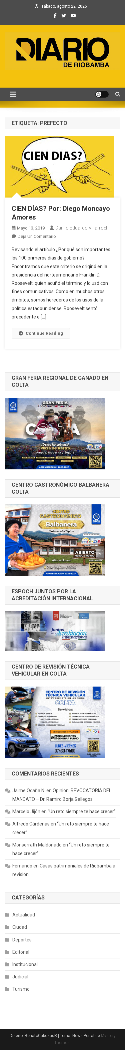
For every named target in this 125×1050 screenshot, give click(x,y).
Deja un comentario (37, 236)
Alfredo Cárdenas (31, 823)
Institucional (25, 964)
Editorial (20, 952)
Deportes (22, 939)
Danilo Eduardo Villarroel (81, 228)
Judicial (20, 976)
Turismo (21, 989)
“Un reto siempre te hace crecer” (82, 811)
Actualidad (23, 914)
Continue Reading (44, 333)
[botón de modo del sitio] (102, 94)
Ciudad (19, 927)
